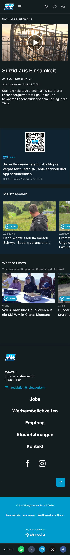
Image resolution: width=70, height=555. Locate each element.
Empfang (35, 422)
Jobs (35, 399)
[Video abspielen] (35, 42)
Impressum (29, 515)
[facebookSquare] (27, 463)
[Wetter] (54, 6)
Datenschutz (13, 515)
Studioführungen (35, 434)
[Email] (42, 549)
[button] (31, 549)
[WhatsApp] (21, 549)
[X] (52, 549)
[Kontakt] (62, 6)
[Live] (46, 6)
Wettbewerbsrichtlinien (51, 515)
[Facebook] (63, 549)
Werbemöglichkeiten (35, 411)
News (5, 19)
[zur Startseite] (9, 6)
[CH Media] (35, 534)
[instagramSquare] (42, 463)
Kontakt (35, 446)
